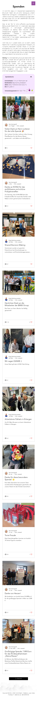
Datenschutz (18, 694)
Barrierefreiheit (25, 694)
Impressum (11, 694)
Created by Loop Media (29, 693)
